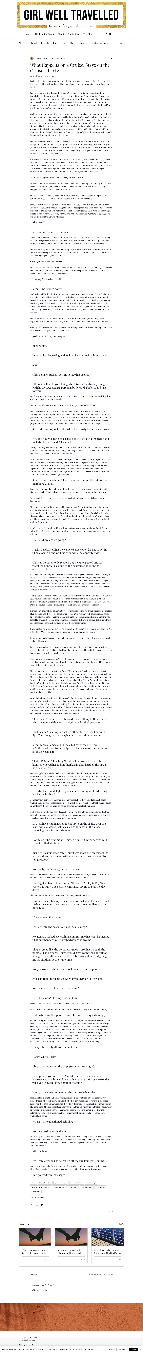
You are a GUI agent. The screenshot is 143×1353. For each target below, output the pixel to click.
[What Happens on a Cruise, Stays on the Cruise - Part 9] (35, 1237)
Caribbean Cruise (61, 1183)
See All (121, 1224)
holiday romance (76, 1183)
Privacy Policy (88, 1349)
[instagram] (106, 33)
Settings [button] (112, 1349)
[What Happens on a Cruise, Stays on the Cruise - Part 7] (71, 1237)
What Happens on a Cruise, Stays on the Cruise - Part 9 (34, 1251)
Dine (55, 43)
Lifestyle (45, 43)
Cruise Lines (36, 1191)
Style (72, 43)
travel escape (100, 1187)
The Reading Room (99, 43)
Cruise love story (45, 1183)
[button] (121, 43)
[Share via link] (47, 1205)
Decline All (122, 1349)
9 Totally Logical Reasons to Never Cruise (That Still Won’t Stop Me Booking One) (107, 1251)
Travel (34, 43)
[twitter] (110, 33)
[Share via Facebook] (31, 1205)
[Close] (140, 1349)
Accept (133, 1349)
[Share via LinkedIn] (42, 1205)
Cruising (83, 43)
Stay (64, 43)
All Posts (22, 43)
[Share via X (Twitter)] (37, 1205)
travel (34, 1183)
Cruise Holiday (59, 1187)
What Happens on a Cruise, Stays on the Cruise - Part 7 (70, 1251)
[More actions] (111, 58)
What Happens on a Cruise (41, 1187)
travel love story (86, 1187)
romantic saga (91, 1183)
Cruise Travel (72, 1187)
